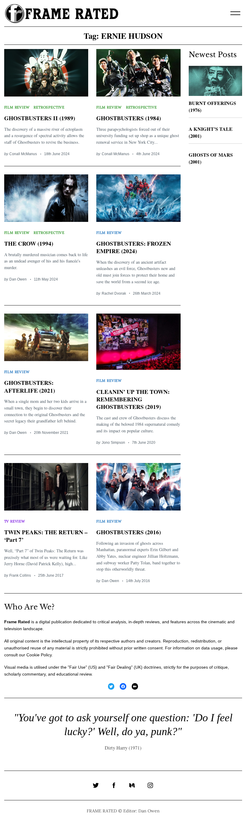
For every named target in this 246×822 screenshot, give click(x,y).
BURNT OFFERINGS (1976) (212, 107)
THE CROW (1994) (28, 243)
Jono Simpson (113, 442)
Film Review (17, 107)
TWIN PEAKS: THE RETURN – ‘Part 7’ (46, 536)
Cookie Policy (39, 654)
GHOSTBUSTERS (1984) (128, 118)
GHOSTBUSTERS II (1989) (39, 118)
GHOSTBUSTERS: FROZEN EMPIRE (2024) (133, 247)
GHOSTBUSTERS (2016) (128, 532)
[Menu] (235, 13)
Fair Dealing (119, 667)
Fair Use (77, 667)
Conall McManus (23, 154)
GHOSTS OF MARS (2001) (211, 158)
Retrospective (49, 107)
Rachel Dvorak (114, 293)
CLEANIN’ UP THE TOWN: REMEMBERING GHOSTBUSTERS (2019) (133, 399)
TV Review (14, 521)
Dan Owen (18, 279)
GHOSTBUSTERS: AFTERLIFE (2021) (29, 386)
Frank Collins (20, 575)
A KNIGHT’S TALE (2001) (210, 132)
